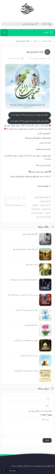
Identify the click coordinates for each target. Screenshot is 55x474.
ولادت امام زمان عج (43, 217)
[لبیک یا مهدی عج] (45, 269)
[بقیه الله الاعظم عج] (45, 330)
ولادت (35, 41)
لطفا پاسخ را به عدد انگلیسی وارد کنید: (40, 411)
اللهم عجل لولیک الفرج (42, 197)
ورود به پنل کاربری (28, 24)
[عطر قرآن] (27, 8)
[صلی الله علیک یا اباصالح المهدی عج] (45, 254)
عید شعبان (46, 209)
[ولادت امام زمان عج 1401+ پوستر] (45, 315)
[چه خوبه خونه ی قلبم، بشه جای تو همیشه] (45, 285)
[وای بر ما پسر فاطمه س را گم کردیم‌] (45, 345)
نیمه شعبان (35, 209)
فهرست (46, 32)
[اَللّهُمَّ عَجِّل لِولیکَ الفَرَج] (45, 239)
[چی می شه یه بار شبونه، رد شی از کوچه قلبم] (45, 300)
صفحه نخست (47, 41)
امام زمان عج (45, 201)
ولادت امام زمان (36, 213)
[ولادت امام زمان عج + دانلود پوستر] (45, 376)
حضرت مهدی (44, 205)
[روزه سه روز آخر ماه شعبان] (45, 360)
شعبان (34, 205)
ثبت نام (44, 24)
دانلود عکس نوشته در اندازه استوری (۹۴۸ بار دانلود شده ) (29, 121)
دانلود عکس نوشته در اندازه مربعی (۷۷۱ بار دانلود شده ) (29, 115)
